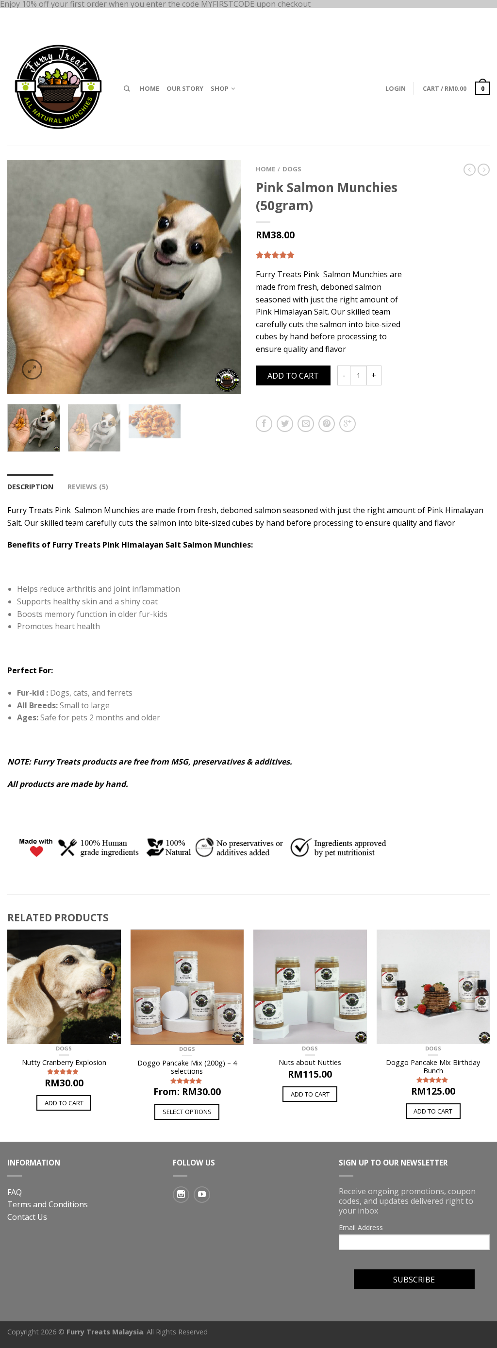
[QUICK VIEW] (64, 987)
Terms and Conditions (47, 1204)
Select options (187, 1111)
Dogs (291, 169)
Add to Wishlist (217, 184)
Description (30, 486)
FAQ (14, 1192)
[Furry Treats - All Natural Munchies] (58, 84)
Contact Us (27, 1217)
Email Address (361, 1227)
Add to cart (293, 375)
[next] (229, 277)
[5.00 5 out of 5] (331, 255)
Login (395, 88)
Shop (220, 88)
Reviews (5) (87, 486)
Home (149, 88)
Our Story (184, 88)
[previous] (19, 277)
